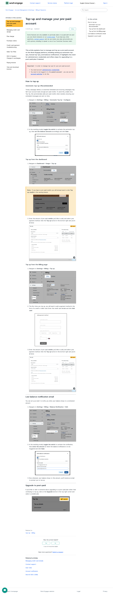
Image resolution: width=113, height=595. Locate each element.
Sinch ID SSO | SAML (32, 575)
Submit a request (57, 552)
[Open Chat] (4, 590)
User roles (29, 568)
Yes (46, 543)
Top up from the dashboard (97, 29)
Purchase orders (12, 41)
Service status (52, 3)
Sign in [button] (105, 3)
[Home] (14, 3)
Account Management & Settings (24, 10)
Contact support (35, 3)
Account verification (32, 571)
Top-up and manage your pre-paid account (13, 23)
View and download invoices (13, 68)
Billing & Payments (41, 10)
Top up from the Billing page (97, 31)
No (55, 543)
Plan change (10, 36)
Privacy (105, 591)
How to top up (92, 22)
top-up (28, 533)
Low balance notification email (97, 33)
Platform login (68, 3)
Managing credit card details (13, 31)
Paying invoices (11, 63)
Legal (78, 591)
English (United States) (87, 3)
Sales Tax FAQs (11, 52)
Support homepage (12, 591)
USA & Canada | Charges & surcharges (14, 57)
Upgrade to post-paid (94, 36)
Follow (72, 29)
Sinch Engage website (47, 591)
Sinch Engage (9, 10)
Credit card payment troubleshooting (13, 46)
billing (33, 533)
